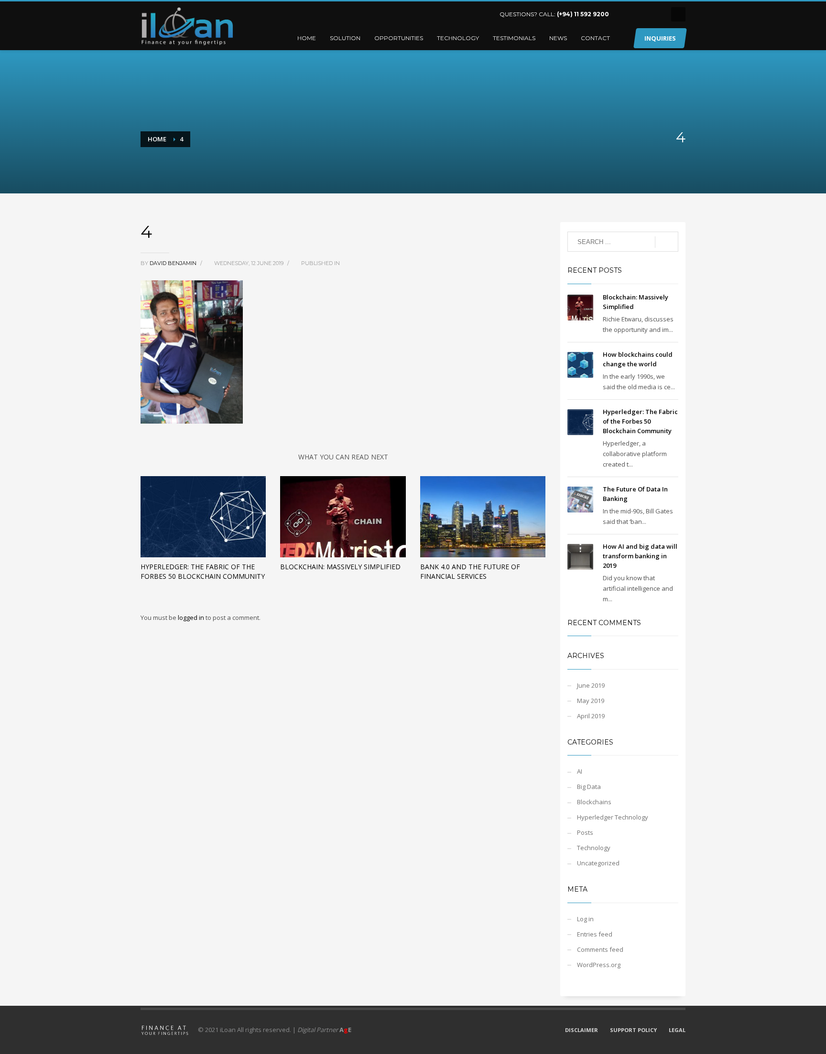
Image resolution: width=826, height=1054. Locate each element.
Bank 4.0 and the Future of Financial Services (470, 571)
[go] (666, 242)
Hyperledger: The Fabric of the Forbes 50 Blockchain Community (203, 571)
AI (579, 771)
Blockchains (594, 802)
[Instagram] (654, 14)
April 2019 (591, 716)
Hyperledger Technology (612, 817)
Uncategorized (598, 863)
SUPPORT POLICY (633, 1029)
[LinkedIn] (626, 14)
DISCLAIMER (581, 1029)
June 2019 (591, 685)
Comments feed (600, 949)
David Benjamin (174, 263)
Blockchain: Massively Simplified (340, 566)
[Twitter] (640, 14)
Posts (585, 832)
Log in (585, 919)
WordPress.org (598, 964)
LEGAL (677, 1029)
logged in (192, 617)
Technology (593, 847)
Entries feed (594, 934)
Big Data (589, 786)
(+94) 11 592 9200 (583, 14)
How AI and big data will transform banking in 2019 (640, 556)
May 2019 (590, 700)
